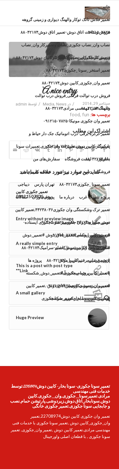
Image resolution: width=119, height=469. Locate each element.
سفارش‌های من (46, 158)
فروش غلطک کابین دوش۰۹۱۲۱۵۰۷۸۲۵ (76, 57)
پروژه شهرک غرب (94, 196)
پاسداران (102, 272)
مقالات (21, 196)
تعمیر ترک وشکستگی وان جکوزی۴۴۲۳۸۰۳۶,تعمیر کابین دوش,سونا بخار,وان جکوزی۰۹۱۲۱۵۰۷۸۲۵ (62, 211)
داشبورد (103, 158)
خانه (106, 6)
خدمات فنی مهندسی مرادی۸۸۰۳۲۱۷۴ (77, 108)
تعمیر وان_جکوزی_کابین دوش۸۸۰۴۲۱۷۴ (76, 82)
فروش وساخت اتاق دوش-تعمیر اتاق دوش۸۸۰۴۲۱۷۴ (65, 32)
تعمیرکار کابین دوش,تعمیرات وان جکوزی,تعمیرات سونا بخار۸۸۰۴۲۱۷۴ (63, 148)
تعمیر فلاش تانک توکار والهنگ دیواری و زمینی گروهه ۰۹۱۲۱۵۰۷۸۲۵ (66, 21)
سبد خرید (82, 171)
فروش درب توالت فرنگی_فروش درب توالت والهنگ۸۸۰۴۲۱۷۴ (72, 97)
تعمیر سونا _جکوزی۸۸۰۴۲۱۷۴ (84, 184)
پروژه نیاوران (43, 196)
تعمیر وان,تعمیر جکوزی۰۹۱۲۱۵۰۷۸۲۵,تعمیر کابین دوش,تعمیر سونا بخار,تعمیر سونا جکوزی (68, 287)
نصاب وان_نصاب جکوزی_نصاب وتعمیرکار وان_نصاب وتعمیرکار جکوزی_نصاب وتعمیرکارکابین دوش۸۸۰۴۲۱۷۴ (63, 46)
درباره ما (66, 196)
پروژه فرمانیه (98, 260)
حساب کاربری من (36, 171)
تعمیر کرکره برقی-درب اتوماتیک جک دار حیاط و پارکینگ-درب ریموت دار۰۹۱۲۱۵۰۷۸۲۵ (69, 135)
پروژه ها (35, 260)
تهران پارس (44, 184)
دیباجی (24, 184)
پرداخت (62, 171)
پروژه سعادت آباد (74, 272)
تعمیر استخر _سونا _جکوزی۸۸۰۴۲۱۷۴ (78, 70)
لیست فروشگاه (78, 158)
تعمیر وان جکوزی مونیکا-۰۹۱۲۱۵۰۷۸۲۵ (76, 120)
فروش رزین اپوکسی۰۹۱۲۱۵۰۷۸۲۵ (80, 234)
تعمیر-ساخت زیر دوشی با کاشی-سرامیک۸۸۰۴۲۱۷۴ (66, 247)
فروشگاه (102, 171)
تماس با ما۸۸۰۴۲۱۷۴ (65, 260)
